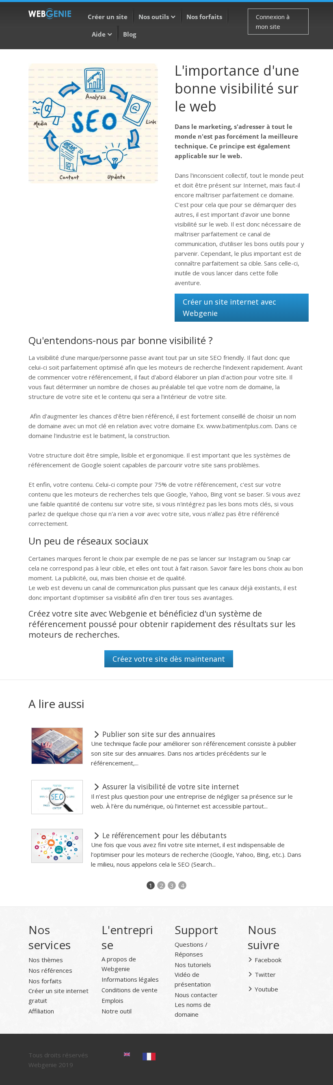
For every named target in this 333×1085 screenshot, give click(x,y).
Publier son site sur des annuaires (157, 734)
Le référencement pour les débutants (163, 835)
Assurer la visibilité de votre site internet (169, 786)
